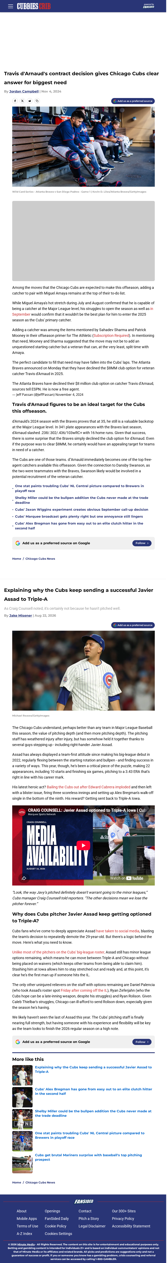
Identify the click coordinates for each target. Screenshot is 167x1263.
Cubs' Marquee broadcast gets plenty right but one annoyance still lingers (79, 516)
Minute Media (26, 1244)
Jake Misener (20, 615)
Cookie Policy (55, 1226)
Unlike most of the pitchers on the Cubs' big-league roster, (58, 952)
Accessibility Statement (131, 1226)
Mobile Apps (27, 1218)
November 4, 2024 (69, 394)
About (21, 1211)
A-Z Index (24, 1233)
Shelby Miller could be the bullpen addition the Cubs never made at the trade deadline (81, 500)
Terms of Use (27, 1226)
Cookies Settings (58, 1233)
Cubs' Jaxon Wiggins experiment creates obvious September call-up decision (81, 510)
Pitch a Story (89, 1218)
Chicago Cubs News (40, 559)
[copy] (37, 101)
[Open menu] (10, 6)
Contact (85, 1211)
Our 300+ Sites (124, 1211)
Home (16, 559)
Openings (52, 1211)
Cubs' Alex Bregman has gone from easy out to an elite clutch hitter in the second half (79, 525)
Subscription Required (111, 335)
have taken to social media (117, 931)
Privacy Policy (123, 1218)
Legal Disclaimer (92, 1226)
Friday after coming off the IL (84, 990)
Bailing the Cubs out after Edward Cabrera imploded (89, 787)
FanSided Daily (57, 1218)
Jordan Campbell (24, 91)
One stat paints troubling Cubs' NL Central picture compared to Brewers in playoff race (79, 488)
